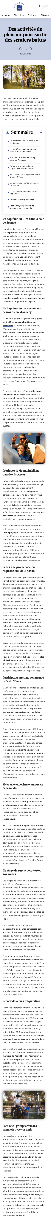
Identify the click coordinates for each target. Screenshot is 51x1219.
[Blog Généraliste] (19, 6)
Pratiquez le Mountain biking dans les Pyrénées (22, 158)
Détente (25, 49)
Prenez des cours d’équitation (23, 199)
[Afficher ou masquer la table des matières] (37, 132)
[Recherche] (39, 6)
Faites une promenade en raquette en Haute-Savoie (21, 167)
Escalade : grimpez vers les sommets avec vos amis (22, 206)
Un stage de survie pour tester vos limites (23, 192)
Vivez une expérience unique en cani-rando (24, 184)
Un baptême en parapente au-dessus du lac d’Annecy (23, 150)
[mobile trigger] (5, 6)
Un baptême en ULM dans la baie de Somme (25, 141)
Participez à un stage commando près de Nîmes (25, 175)
